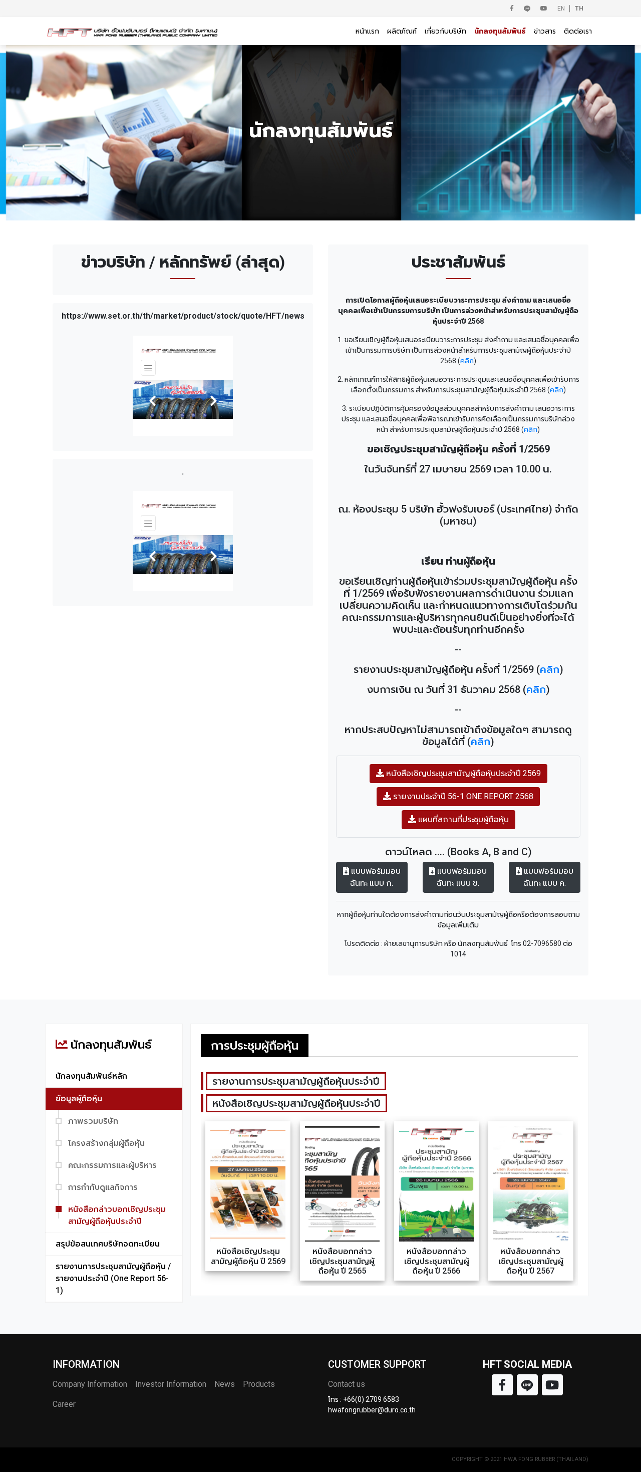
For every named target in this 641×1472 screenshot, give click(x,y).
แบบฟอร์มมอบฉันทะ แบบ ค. (547, 877)
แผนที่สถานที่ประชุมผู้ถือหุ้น (462, 819)
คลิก (467, 361)
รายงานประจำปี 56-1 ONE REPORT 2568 (462, 796)
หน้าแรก (367, 31)
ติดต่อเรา (578, 31)
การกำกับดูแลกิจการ (103, 1187)
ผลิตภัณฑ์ (402, 31)
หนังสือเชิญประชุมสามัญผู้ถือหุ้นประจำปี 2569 (462, 773)
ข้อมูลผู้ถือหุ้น (79, 1098)
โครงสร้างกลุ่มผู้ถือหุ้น (106, 1143)
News (224, 1384)
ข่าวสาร (545, 31)
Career (64, 1404)
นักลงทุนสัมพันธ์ (500, 31)
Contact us (346, 1384)
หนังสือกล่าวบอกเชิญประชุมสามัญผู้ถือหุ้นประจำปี (117, 1215)
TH (579, 8)
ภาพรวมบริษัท (93, 1121)
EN (561, 8)
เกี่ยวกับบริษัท (445, 31)
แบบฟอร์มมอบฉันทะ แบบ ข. (461, 877)
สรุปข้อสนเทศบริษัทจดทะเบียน (108, 1244)
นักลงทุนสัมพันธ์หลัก (91, 1076)
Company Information (90, 1384)
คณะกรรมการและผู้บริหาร (112, 1165)
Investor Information (170, 1384)
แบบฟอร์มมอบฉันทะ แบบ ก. (375, 877)
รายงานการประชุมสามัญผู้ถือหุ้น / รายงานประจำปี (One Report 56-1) (113, 1278)
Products (259, 1384)
